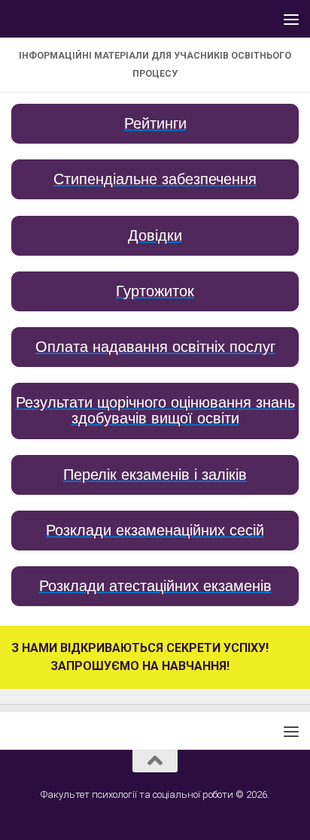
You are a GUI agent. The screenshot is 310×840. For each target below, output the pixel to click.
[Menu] (291, 19)
